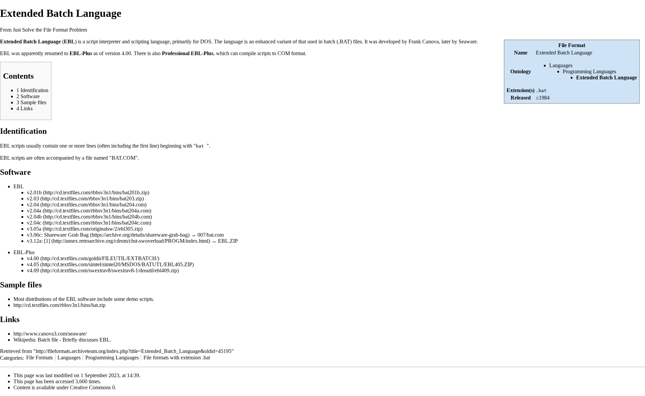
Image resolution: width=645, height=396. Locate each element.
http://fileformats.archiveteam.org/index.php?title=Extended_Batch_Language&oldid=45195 (133, 351)
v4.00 (33, 258)
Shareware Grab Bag (66, 235)
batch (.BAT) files (343, 41)
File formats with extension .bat (176, 357)
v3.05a (34, 229)
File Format (571, 45)
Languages (560, 65)
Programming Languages (589, 71)
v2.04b (34, 217)
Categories (11, 357)
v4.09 (33, 270)
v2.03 (33, 198)
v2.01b (34, 192)
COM (283, 53)
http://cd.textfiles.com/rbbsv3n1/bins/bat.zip (59, 305)
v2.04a (34, 210)
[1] (47, 241)
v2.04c (34, 223)
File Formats (39, 357)
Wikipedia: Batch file (35, 340)
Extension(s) (520, 90)
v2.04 (33, 204)
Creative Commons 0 (92, 387)
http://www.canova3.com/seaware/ (50, 333)
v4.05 (33, 264)
